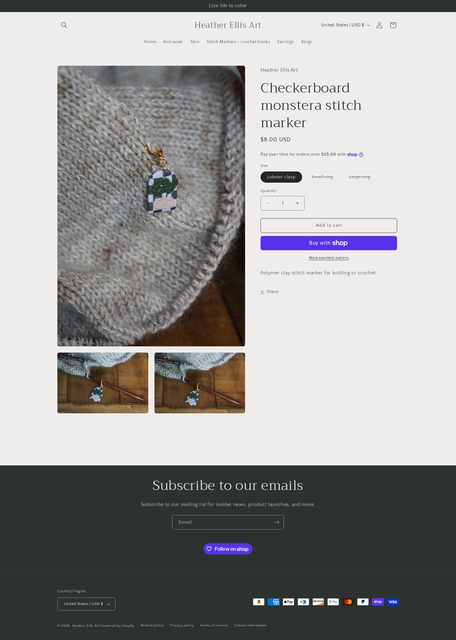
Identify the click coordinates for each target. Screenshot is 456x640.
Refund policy (152, 626)
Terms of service (214, 626)
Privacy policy (182, 626)
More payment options (329, 258)
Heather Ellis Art (86, 626)
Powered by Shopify (118, 626)
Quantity (268, 191)
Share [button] (273, 291)
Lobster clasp (281, 177)
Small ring (326, 178)
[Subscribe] (277, 522)
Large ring (363, 178)
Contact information (250, 626)
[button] (64, 25)
